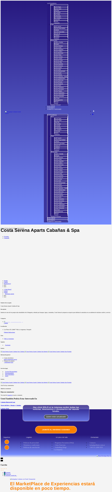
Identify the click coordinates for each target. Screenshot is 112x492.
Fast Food (56, 98)
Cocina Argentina (58, 49)
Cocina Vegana (58, 91)
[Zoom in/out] (6, 468)
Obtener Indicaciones (9, 332)
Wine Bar (56, 10)
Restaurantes (54, 40)
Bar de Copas (57, 8)
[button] (56, 112)
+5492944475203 (8, 362)
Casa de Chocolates (59, 32)
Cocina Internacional (59, 71)
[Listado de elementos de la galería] (13, 351)
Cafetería (56, 30)
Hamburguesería (58, 100)
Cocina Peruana (58, 82)
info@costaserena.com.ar (10, 359)
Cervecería (57, 19)
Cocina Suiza (57, 85)
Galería (6, 282)
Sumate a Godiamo (54, 109)
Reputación (7, 283)
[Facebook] (7, 442)
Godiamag (51, 108)
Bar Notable (57, 12)
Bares (52, 5)
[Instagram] (7, 447)
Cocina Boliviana (58, 53)
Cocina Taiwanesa (59, 89)
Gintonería (56, 23)
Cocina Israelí (57, 73)
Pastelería (56, 38)
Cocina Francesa (58, 65)
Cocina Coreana (58, 56)
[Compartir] (3, 468)
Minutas (56, 101)
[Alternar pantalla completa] (4, 468)
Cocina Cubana (58, 58)
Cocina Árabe (57, 47)
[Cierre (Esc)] (1, 468)
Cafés (52, 24)
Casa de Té (57, 33)
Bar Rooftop (57, 16)
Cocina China (57, 55)
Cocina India (57, 69)
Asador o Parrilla (58, 42)
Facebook (7, 472)
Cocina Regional (58, 83)
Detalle (6, 280)
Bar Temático (57, 17)
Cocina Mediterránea (59, 78)
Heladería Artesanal (55, 105)
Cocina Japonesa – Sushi (60, 76)
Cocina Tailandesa (59, 87)
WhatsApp (8, 474)
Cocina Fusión (58, 67)
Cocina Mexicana (58, 80)
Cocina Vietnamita (59, 96)
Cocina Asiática (58, 51)
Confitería (56, 35)
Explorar (51, 106)
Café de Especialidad (59, 28)
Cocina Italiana (58, 74)
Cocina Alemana (58, 46)
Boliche (56, 21)
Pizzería (56, 103)
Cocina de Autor (58, 60)
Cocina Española (58, 64)
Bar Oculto (57, 14)
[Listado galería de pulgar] (13, 382)
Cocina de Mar (58, 62)
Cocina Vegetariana (59, 92)
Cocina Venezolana (59, 94)
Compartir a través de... (11, 475)
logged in (9, 395)
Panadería (56, 37)
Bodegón (56, 44)
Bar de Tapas (57, 7)
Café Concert (57, 26)
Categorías (51, 3)
